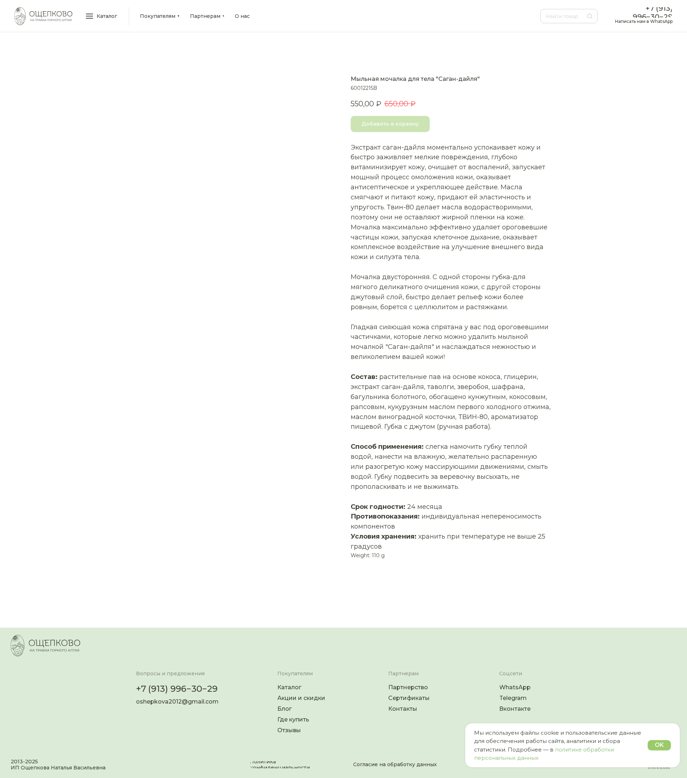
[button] (102, 16)
